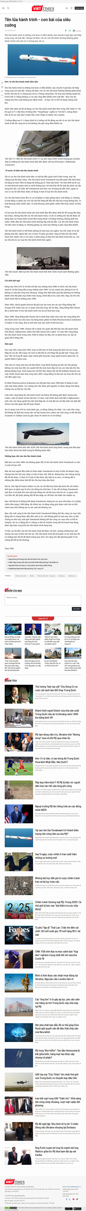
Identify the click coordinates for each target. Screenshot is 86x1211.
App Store (69, 1209)
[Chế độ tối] (71, 8)
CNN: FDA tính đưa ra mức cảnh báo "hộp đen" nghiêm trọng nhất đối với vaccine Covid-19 (56, 955)
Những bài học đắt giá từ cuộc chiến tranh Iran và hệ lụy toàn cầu (57, 879)
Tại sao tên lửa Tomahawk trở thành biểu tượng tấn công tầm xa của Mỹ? (57, 832)
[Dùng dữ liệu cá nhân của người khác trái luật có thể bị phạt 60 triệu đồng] (13, 629)
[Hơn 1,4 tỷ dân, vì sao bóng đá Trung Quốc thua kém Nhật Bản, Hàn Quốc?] (19, 766)
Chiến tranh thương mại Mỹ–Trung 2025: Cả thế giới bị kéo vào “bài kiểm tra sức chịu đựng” (58, 905)
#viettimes (62, 576)
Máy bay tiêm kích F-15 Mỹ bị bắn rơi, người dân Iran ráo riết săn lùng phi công (57, 784)
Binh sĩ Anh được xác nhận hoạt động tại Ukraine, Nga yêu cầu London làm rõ (56, 977)
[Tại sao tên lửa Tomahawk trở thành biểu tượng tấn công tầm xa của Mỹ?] (19, 837)
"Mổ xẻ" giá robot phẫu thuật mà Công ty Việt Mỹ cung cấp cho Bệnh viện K (52, 640)
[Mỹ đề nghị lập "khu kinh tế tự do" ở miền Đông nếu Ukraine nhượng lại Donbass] (19, 1131)
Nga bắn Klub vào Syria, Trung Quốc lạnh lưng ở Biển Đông (30, 565)
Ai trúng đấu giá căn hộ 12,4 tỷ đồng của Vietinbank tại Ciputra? (72, 640)
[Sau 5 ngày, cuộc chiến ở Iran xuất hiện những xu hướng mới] (19, 861)
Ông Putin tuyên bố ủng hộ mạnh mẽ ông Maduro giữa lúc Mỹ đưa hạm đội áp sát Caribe (56, 1151)
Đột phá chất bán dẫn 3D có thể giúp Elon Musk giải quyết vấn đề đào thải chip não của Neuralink (57, 1028)
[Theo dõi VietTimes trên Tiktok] (77, 1199)
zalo (70, 1199)
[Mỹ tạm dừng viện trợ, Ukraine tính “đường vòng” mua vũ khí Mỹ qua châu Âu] (19, 742)
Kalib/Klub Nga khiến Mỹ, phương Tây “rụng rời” (26, 569)
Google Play (77, 1209)
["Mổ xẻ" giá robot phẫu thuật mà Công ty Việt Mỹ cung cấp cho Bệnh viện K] (53, 629)
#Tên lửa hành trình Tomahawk (46, 576)
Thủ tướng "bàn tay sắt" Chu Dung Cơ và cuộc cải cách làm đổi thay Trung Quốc (56, 688)
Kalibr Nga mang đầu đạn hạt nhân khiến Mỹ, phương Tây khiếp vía (33, 562)
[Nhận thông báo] (66, 8)
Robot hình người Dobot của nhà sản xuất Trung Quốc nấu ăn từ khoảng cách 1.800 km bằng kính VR (57, 714)
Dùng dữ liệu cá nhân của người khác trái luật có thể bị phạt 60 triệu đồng (13, 640)
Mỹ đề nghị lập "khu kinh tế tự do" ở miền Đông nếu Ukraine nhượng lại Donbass (56, 1125)
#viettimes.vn (72, 576)
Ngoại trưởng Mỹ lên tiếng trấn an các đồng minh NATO (58, 808)
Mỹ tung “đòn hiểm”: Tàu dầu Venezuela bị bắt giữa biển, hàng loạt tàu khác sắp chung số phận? (57, 1054)
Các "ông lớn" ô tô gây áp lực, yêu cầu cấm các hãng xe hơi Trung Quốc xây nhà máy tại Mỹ (57, 1003)
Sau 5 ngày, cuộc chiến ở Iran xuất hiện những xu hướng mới (56, 855)
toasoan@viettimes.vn (73, 1186)
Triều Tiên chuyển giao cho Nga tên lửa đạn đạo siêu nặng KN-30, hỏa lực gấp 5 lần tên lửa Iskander (12, 665)
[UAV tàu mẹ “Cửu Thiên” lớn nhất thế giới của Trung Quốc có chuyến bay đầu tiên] (19, 1082)
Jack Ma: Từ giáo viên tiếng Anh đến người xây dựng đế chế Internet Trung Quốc (33, 640)
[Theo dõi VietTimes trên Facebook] (67, 1199)
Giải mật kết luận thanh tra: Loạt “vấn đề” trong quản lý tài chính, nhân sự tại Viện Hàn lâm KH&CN (72, 665)
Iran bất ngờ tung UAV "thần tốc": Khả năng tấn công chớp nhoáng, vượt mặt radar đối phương (58, 1102)
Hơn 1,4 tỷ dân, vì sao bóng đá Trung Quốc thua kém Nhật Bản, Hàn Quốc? (57, 760)
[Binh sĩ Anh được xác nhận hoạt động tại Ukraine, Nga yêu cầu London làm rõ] (19, 983)
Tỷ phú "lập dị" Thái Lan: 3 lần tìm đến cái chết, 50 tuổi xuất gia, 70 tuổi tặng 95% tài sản (57, 931)
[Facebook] (66, 31)
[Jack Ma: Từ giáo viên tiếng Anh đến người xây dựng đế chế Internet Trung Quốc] (33, 629)
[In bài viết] (69, 30)
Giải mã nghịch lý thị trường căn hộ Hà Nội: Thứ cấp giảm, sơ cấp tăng (33, 664)
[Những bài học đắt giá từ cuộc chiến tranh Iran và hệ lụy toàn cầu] (19, 885)
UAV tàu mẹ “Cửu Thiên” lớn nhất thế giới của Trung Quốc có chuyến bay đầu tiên (56, 1076)
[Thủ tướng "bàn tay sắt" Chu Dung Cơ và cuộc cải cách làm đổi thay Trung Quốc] (19, 694)
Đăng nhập (79, 8)
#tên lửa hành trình (20, 576)
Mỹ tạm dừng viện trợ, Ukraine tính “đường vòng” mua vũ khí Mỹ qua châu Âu (57, 736)
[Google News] (77, 31)
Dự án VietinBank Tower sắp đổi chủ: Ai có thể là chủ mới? (53, 663)
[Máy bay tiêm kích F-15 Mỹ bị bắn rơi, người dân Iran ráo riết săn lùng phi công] (19, 790)
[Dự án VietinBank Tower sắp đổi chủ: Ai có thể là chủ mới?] (53, 653)
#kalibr (32, 576)
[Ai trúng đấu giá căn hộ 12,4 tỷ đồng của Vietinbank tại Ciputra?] (72, 629)
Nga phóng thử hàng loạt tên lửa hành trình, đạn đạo (28, 559)
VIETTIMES (43, 8)
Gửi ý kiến (77, 609)
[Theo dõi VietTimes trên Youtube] (73, 1199)
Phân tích (11, 680)
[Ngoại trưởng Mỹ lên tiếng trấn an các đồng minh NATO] (19, 813)
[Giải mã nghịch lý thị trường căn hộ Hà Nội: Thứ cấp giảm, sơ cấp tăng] (33, 653)
